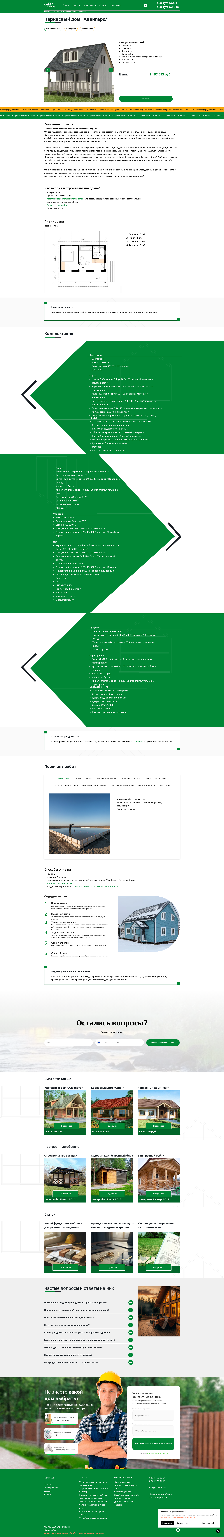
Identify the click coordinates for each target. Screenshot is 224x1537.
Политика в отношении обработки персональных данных (74, 1533)
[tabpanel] (112, 824)
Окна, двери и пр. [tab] (147, 785)
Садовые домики (122, 1491)
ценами (139, 741)
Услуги (47, 1484)
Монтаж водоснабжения (91, 1498)
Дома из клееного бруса (126, 1485)
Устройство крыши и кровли (93, 1518)
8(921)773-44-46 (168, 7)
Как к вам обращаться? (141, 1409)
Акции (47, 1491)
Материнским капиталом (59, 883)
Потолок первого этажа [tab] (66, 785)
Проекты (57, 12)
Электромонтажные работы (93, 1495)
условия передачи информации (157, 1453)
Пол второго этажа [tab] (130, 778)
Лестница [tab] (165, 785)
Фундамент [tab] (64, 778)
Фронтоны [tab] (161, 778)
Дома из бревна (122, 1498)
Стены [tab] (148, 778)
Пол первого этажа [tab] (106, 778)
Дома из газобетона (124, 1501)
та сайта (52, 1530)
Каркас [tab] (78, 778)
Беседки (118, 1505)
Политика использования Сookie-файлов (178, 1517)
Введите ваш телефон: (141, 1424)
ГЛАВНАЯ (49, 1478)
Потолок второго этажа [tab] (94, 785)
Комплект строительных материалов (65, 198)
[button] (146, 99)
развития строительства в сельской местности (95, 886)
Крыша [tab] (89, 778)
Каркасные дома (69, 12)
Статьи (47, 1494)
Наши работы (51, 1487)
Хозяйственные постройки (127, 1495)
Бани (116, 1488)
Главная (47, 12)
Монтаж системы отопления (93, 1501)
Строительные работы (57, 205)
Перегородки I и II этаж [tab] (122, 785)
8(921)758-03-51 (168, 3)
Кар (46, 1530)
